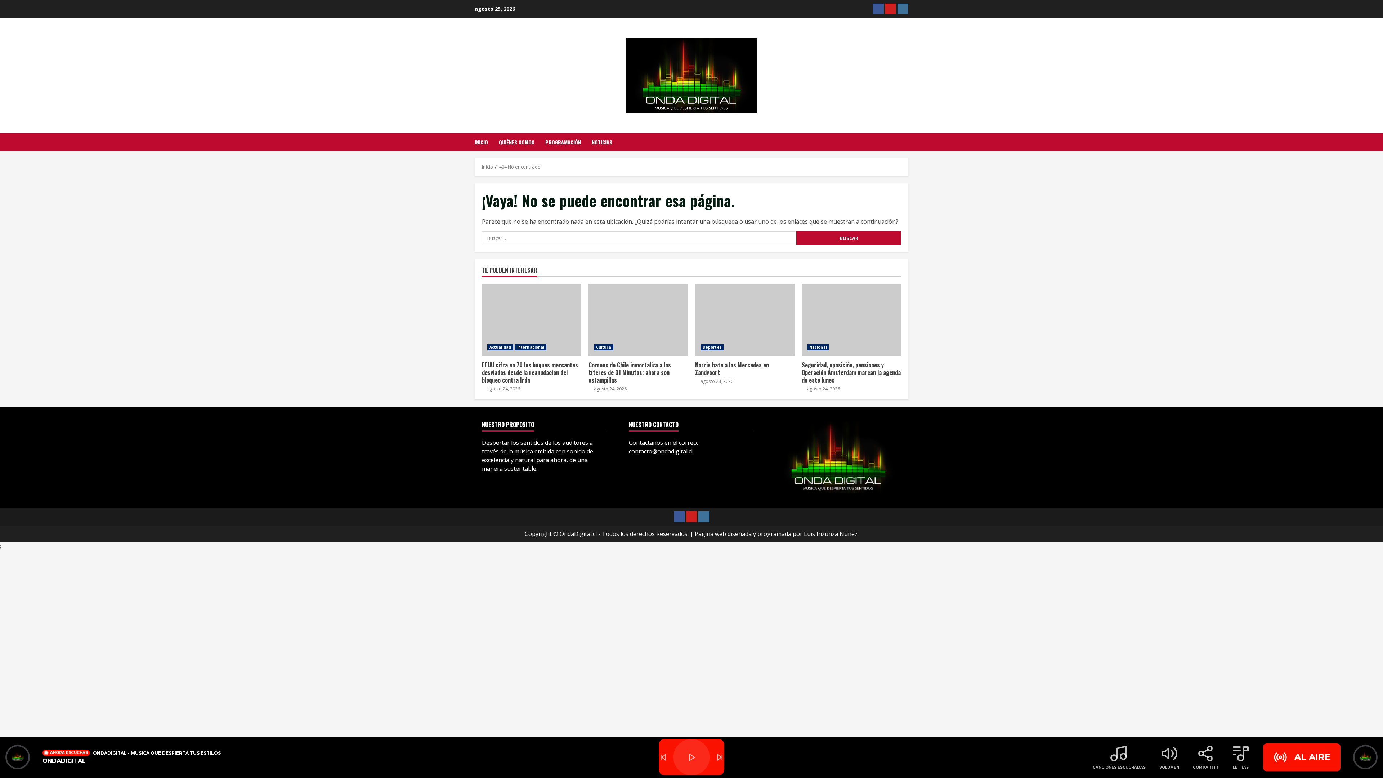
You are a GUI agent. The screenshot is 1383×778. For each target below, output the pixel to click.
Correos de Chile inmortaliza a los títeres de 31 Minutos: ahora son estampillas (638, 320)
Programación (563, 142)
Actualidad (500, 347)
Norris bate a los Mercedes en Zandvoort (745, 320)
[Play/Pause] (691, 757)
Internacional (530, 347)
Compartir (1205, 767)
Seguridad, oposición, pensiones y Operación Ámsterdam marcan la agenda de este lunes (851, 320)
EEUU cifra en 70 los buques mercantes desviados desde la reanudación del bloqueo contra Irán (531, 320)
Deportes (712, 347)
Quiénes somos (516, 142)
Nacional (818, 347)
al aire (1312, 757)
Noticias (602, 142)
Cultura (603, 347)
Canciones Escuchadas (1119, 767)
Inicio (481, 142)
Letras (1241, 767)
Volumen (1169, 767)
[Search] (906, 142)
